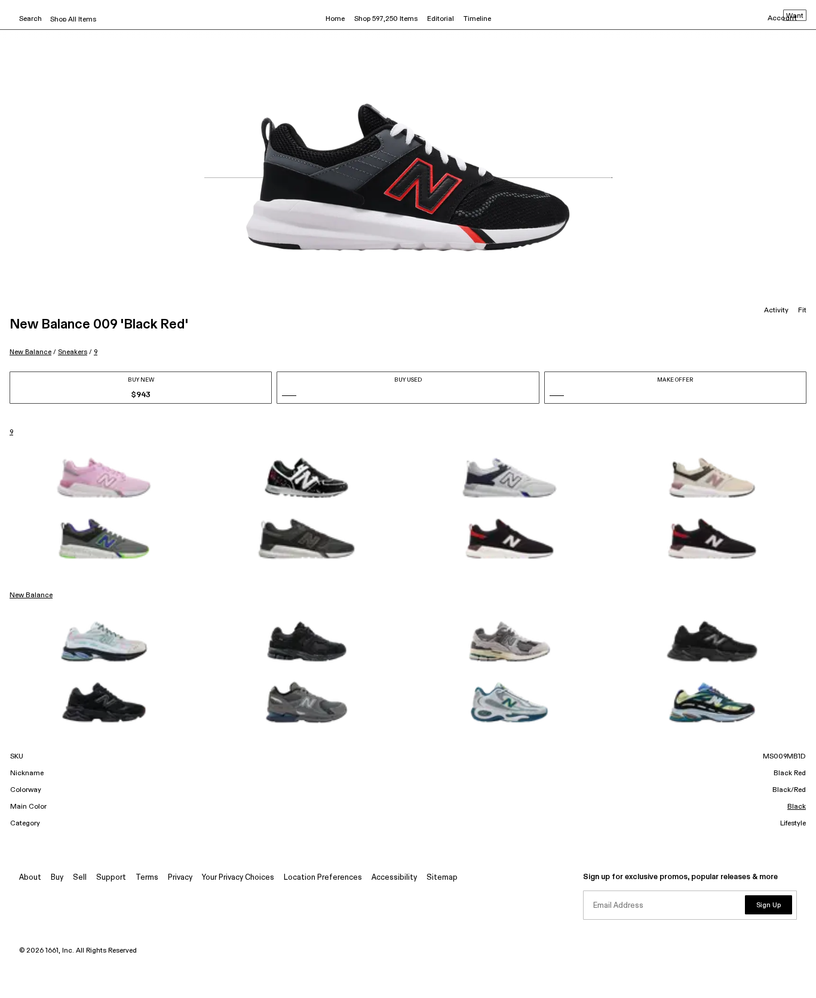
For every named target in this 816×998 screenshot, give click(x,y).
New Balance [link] (31, 595)
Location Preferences (323, 878)
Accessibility (394, 878)
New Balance (30, 352)
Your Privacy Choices (238, 878)
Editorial (440, 19)
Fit (802, 310)
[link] (104, 478)
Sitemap (442, 878)
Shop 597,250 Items (386, 19)
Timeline (477, 19)
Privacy (180, 878)
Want (794, 16)
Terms (147, 878)
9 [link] (11, 432)
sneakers (72, 352)
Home (335, 19)
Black (796, 806)
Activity (776, 310)
